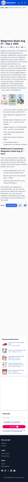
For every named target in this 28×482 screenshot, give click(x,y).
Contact (3, 446)
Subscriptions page (18, 431)
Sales (6, 7)
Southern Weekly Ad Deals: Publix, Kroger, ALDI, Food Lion (16, 364)
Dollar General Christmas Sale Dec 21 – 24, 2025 (16, 371)
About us (4, 443)
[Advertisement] (14, 23)
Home (2, 7)
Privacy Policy (5, 456)
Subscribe (13, 427)
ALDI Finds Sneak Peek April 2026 (17, 350)
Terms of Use (5, 453)
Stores (3, 464)
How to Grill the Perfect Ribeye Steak (16, 343)
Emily (13, 47)
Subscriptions (5, 466)
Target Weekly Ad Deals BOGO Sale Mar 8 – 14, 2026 (16, 357)
